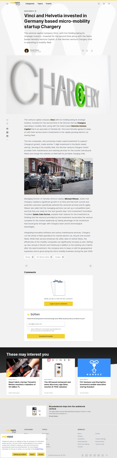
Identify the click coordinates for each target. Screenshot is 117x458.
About (80, 433)
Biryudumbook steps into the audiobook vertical (67, 407)
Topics (40, 4)
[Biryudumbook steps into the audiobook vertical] (36, 411)
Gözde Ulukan (48, 393)
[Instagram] (94, 455)
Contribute (81, 439)
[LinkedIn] (86, 455)
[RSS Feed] (106, 455)
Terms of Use (100, 444)
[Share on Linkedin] (7, 136)
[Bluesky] (98, 455)
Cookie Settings (101, 439)
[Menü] (7, 4)
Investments (29, 11)
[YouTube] (90, 455)
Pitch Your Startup (83, 444)
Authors (80, 436)
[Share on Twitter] (7, 132)
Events (48, 4)
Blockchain (45, 433)
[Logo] (15, 3)
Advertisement (82, 441)
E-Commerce (46, 446)
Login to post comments (58, 304)
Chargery (58, 257)
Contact (80, 446)
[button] (58, 176)
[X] (82, 455)
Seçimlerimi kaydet (46, 336)
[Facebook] (102, 455)
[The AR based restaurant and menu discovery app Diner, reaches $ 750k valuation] (58, 368)
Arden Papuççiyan (14, 393)
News (26, 433)
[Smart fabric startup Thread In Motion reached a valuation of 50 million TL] (22, 368)
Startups (27, 257)
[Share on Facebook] (7, 129)
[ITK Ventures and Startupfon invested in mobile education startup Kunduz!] (94, 368)
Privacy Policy (100, 441)
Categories (30, 4)
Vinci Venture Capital (42, 257)
